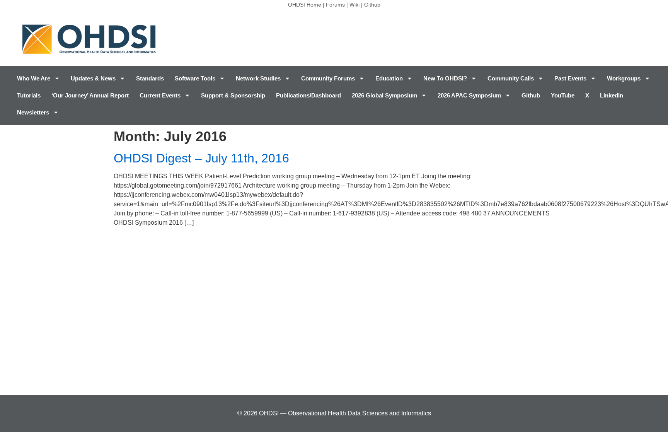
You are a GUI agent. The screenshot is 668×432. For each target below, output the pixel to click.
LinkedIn (611, 95)
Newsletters (33, 112)
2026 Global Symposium (384, 95)
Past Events (570, 78)
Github (372, 5)
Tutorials (29, 95)
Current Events (160, 95)
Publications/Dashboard (308, 95)
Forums (335, 5)
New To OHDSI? (445, 78)
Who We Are (33, 78)
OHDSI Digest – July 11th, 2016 (201, 158)
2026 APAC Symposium (469, 95)
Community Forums (328, 78)
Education (389, 78)
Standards (150, 78)
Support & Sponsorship (233, 95)
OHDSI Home (304, 5)
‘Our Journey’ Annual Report (90, 95)
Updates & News (93, 78)
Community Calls (510, 78)
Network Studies (258, 78)
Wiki (354, 5)
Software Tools (195, 78)
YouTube (562, 95)
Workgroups (624, 78)
